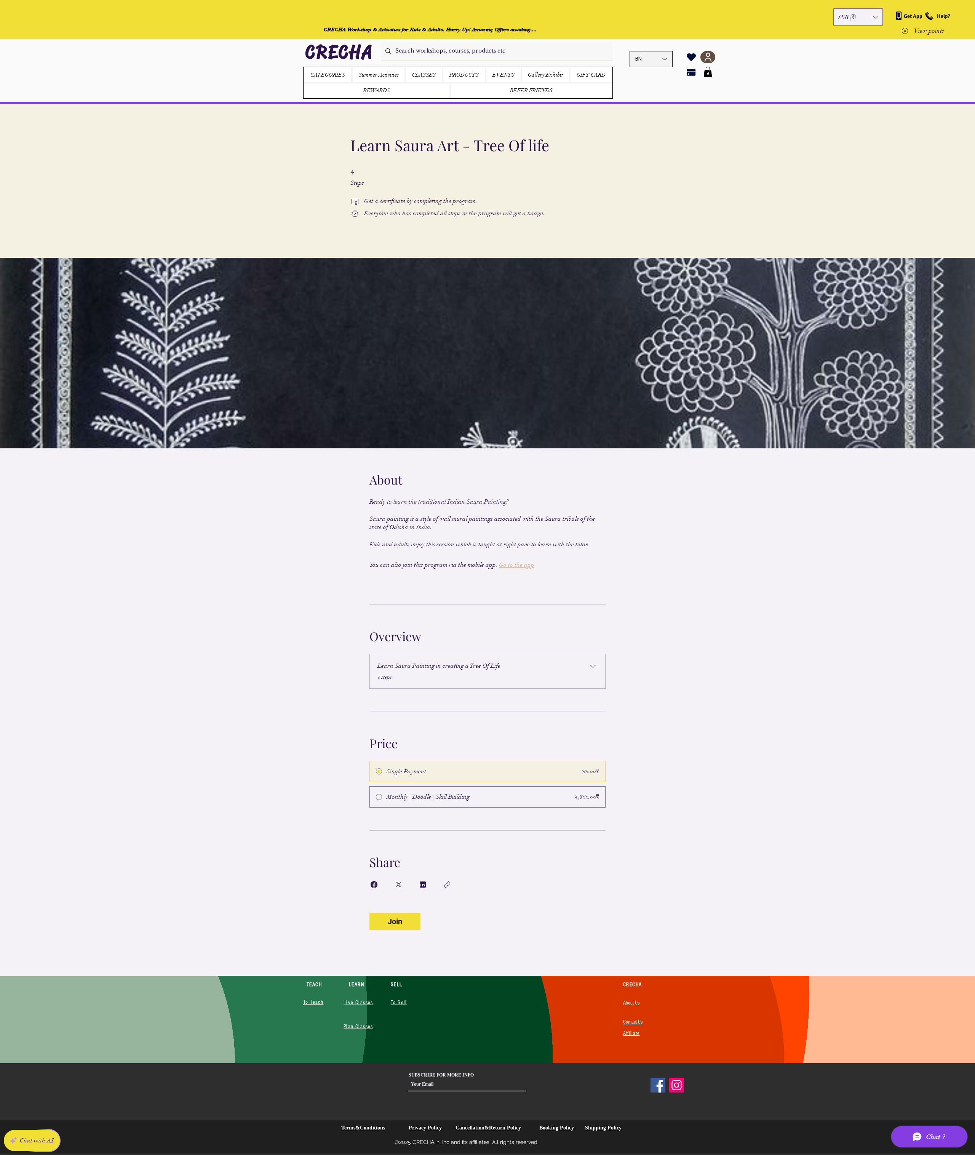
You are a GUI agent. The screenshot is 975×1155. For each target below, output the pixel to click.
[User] (707, 57)
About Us (631, 1003)
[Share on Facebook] (374, 884)
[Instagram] (676, 1085)
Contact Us (633, 1022)
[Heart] (691, 57)
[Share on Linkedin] (422, 884)
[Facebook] (658, 1085)
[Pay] (691, 72)
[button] (858, 17)
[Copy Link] (447, 884)
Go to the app (516, 565)
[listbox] (858, 17)
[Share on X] (398, 884)
